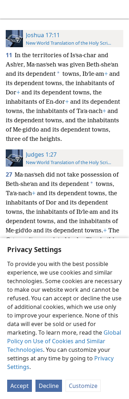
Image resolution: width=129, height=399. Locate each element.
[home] (10, 9)
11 (9, 55)
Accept (19, 386)
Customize (83, 386)
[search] (120, 9)
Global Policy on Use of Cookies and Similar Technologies (64, 341)
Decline (49, 386)
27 (9, 174)
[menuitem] (10, 9)
